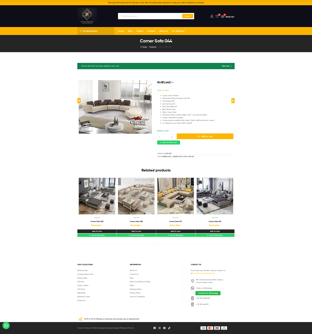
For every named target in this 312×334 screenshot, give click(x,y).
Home (121, 31)
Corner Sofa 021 (215, 221)
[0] (217, 16)
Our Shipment (178, 31)
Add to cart (207, 136)
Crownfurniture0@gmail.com (204, 273)
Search (187, 16)
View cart (225, 66)
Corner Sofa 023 (97, 221)
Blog (130, 31)
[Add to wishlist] (91, 198)
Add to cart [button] (97, 231)
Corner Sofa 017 (175, 221)
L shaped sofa (177, 156)
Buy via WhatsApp (98, 235)
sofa (185, 156)
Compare (97, 198)
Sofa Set (168, 153)
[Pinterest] (164, 328)
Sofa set (191, 156)
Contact (151, 31)
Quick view (103, 198)
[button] (149, 86)
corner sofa (166, 156)
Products (152, 47)
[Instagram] (159, 328)
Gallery (139, 31)
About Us (163, 31)
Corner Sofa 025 (136, 221)
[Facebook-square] (154, 328)
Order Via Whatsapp (169, 142)
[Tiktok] (169, 328)
